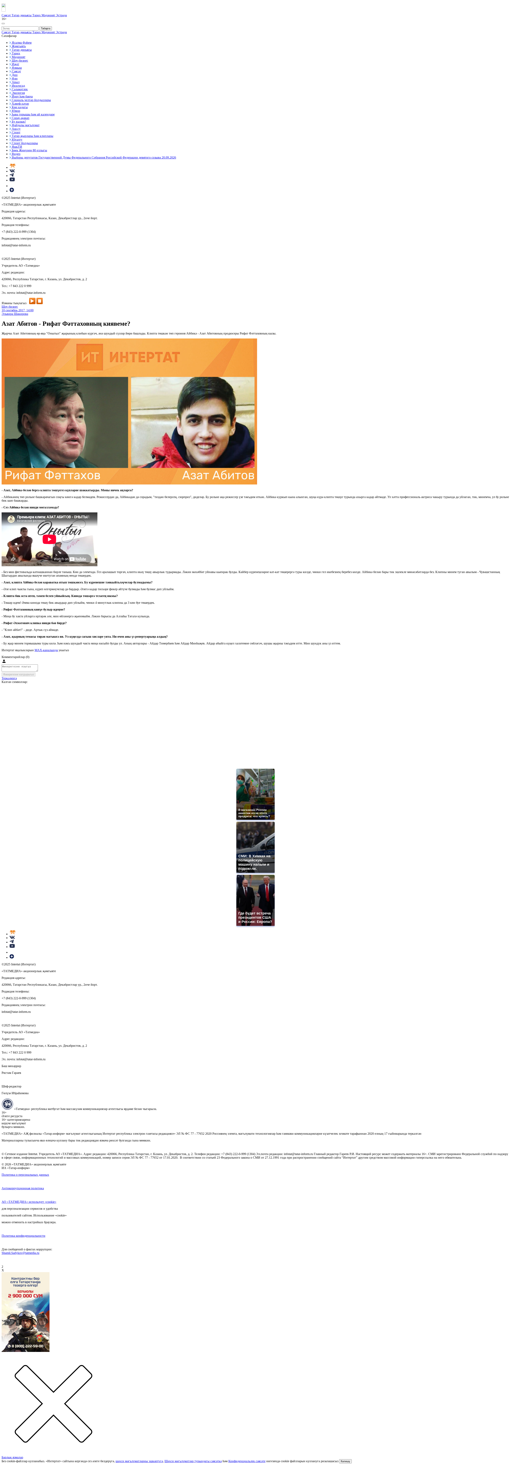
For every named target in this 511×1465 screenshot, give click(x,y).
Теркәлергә (9, 678)
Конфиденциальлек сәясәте (246, 1461)
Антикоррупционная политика (23, 1188)
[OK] (12, 185)
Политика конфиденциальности (23, 1235)
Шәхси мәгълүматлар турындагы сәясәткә (193, 1461)
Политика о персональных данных (25, 1174)
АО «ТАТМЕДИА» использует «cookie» (29, 1202)
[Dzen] (12, 191)
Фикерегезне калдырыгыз (18, 674)
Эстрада (61, 15)
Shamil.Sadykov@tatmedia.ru (20, 1253)
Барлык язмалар (12, 1457)
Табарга (45, 28)
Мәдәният (49, 15)
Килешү (345, 1461)
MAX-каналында (46, 650)
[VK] (12, 171)
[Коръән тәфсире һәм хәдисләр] (13, 167)
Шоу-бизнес (10, 306)
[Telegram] (12, 175)
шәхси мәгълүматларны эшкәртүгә (139, 1461)
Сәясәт (7, 15)
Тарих (37, 15)
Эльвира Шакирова (15, 314)
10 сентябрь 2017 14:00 (18, 310)
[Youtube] (12, 180)
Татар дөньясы (22, 15)
